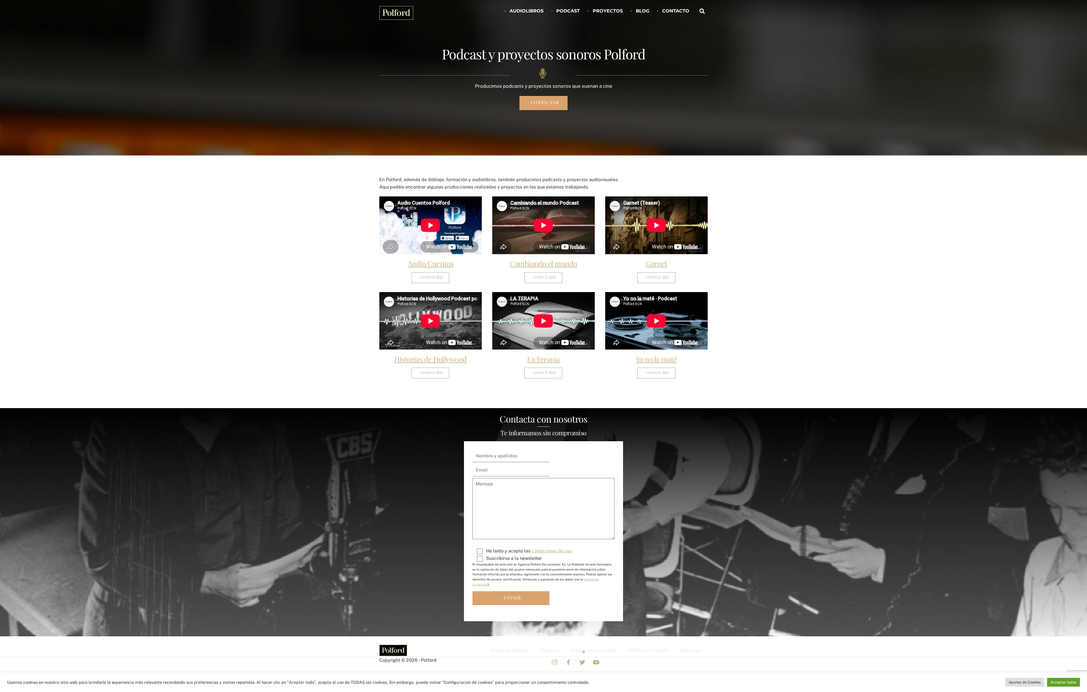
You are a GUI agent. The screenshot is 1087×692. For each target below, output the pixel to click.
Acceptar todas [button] (1063, 682)
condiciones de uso (551, 551)
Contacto (675, 11)
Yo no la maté (656, 359)
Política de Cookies (648, 650)
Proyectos (608, 11)
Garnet (656, 263)
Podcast (568, 11)
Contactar (544, 102)
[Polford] (396, 17)
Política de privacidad (593, 650)
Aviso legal (690, 650)
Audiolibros (527, 11)
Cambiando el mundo (543, 263)
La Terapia (543, 359)
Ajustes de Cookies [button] (1025, 682)
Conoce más (431, 277)
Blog (642, 11)
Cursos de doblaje (509, 650)
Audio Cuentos (430, 263)
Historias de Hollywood (430, 359)
